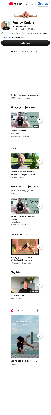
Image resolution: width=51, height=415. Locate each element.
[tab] (14, 51)
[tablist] (25, 51)
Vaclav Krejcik (16, 134)
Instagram (7, 37)
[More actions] (38, 131)
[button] (36, 51)
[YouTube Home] (15, 4)
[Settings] (32, 3)
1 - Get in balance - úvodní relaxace (26, 95)
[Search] (27, 3)
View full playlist (17, 298)
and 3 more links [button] (18, 37)
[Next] (40, 120)
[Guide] (3, 3)
